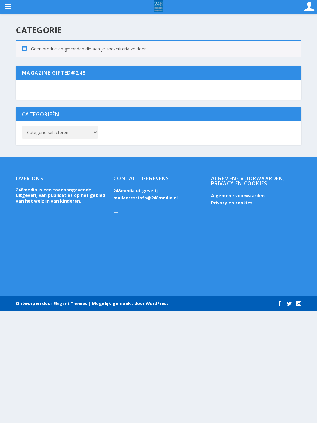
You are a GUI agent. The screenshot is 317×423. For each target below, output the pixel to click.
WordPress (157, 303)
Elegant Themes (70, 303)
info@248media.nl (158, 198)
